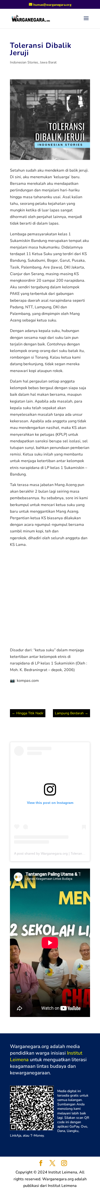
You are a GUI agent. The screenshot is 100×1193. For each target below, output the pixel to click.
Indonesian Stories (24, 62)
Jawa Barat (48, 62)
